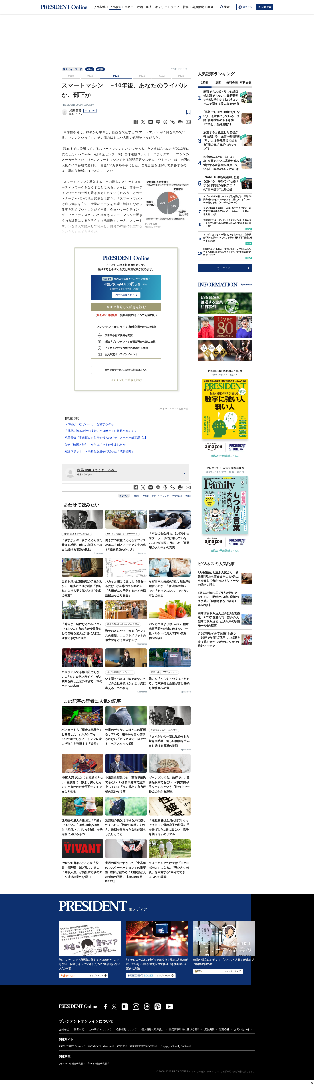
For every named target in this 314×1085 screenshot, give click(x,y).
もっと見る (224, 267)
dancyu (107, 1046)
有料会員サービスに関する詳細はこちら (126, 369)
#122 (162, 75)
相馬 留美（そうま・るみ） (97, 470)
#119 (90, 75)
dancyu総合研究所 (97, 1063)
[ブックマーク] (188, 112)
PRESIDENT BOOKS (142, 1046)
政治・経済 (144, 7)
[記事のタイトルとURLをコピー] (172, 122)
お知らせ (64, 1029)
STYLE (120, 1046)
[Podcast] (157, 1006)
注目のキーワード (72, 69)
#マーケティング (160, 496)
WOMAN (93, 1046)
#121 (142, 75)
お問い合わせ (241, 1029)
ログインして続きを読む (126, 379)
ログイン (247, 6)
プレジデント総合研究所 (71, 1063)
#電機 (100, 69)
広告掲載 (209, 1029)
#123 (181, 75)
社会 (186, 7)
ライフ (174, 7)
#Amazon (177, 496)
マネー (129, 7)
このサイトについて (100, 1029)
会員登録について (126, 1029)
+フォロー (89, 110)
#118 (71, 75)
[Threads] (147, 1006)
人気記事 (100, 7)
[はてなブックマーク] (125, 1006)
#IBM (188, 496)
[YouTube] (169, 1006)
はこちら (225, 456)
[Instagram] (136, 1006)
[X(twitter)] (114, 1006)
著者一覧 (79, 1029)
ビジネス (115, 7)
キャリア (161, 7)
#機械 (90, 69)
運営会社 (224, 1029)
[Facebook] (105, 1006)
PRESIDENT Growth (71, 1046)
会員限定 (198, 7)
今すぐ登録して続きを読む (126, 307)
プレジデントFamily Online (174, 1046)
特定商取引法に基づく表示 (184, 1029)
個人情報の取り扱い (152, 1029)
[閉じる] (312, 1083)
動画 (210, 7)
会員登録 (266, 6)
